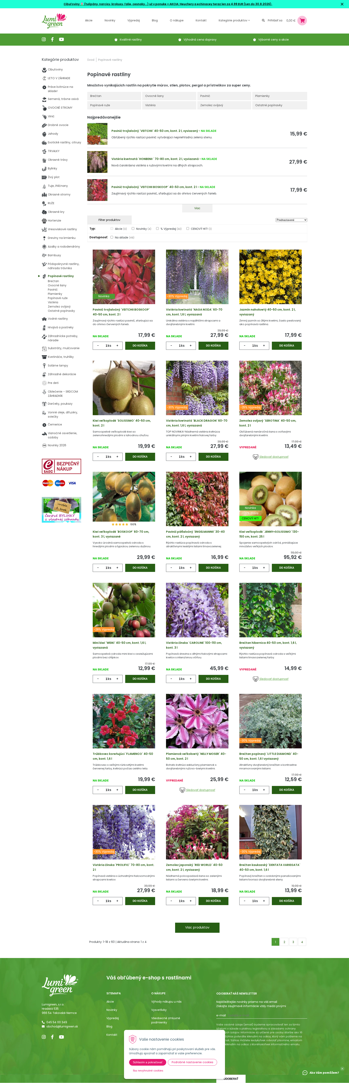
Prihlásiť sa (275, 20)
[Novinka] (124, 283)
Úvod (90, 60)
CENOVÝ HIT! (201, 229)
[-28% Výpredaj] (124, 616)
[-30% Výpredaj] (197, 283)
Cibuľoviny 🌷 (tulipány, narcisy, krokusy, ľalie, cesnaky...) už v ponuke (115, 4)
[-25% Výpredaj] (270, 394)
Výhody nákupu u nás (166, 1002)
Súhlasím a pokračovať (147, 1062)
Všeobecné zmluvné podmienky (165, 1020)
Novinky (110, 20)
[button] (342, 1068)
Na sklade (124, 237)
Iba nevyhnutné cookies (148, 1070)
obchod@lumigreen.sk (62, 1026)
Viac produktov (197, 927)
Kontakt (111, 1035)
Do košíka (140, 345)
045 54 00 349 (56, 1022)
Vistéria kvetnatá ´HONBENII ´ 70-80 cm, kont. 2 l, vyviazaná (155, 159)
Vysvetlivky (159, 1010)
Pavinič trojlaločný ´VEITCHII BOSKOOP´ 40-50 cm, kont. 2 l (154, 187)
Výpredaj (133, 20)
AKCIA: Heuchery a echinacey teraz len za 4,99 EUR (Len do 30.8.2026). (220, 4)
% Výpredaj (171, 229)
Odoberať (231, 1078)
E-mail (221, 1015)
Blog (109, 1026)
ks (109, 345)
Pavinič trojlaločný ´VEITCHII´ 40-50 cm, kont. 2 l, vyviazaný (154, 131)
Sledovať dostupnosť (273, 457)
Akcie (89, 20)
